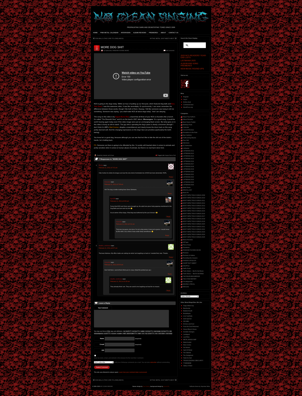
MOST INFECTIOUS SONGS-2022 (194, 229)
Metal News (187, 187)
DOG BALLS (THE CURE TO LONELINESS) (109, 38)
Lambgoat (186, 334)
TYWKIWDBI (187, 363)
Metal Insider (187, 342)
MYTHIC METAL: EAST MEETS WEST (162, 38)
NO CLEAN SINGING (106, 386)
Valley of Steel (187, 366)
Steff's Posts (187, 268)
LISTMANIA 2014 (188, 156)
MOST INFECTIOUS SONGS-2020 (194, 224)
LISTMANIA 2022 (188, 177)
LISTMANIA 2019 (188, 169)
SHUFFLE (186, 266)
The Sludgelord (188, 355)
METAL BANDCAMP (189, 339)
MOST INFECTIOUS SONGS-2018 (194, 219)
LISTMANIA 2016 (188, 161)
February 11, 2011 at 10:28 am (120, 281)
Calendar (186, 127)
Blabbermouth (187, 311)
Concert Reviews (188, 130)
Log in (185, 99)
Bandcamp (186, 308)
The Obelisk (187, 352)
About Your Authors (189, 117)
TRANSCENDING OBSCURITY (193, 360)
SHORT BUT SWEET (189, 263)
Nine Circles (187, 345)
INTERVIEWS (126, 33)
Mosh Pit (186, 192)
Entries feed (187, 102)
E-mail (102, 344)
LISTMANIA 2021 (188, 174)
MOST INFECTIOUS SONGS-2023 (194, 232)
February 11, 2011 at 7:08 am (114, 184)
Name (102, 338)
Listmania (186, 148)
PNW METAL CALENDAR (109, 33)
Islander (105, 155)
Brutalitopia (187, 313)
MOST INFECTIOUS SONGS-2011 (194, 200)
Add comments (170, 50)
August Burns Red (170, 155)
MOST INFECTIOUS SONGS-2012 (194, 203)
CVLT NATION (187, 316)
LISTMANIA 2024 (188, 182)
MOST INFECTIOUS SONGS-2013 (194, 206)
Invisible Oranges (188, 332)
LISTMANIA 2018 (188, 166)
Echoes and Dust (188, 324)
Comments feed (188, 105)
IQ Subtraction (108, 50)
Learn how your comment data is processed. (133, 372)
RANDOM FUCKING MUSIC (121, 50)
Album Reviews (188, 119)
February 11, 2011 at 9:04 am (114, 265)
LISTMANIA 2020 (188, 172)
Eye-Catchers (187, 135)
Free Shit (186, 140)
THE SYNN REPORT (189, 279)
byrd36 (112, 198)
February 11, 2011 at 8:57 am (108, 248)
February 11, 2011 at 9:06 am (119, 201)
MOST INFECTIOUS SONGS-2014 (194, 208)
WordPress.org (188, 107)
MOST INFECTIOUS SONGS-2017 (194, 216)
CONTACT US (173, 33)
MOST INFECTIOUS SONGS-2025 (194, 237)
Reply (171, 177)
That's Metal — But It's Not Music (193, 271)
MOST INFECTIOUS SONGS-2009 (194, 195)
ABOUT (163, 33)
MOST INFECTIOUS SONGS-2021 (194, 226)
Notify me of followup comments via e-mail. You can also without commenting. (142, 362)
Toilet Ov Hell (187, 358)
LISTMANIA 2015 (188, 158)
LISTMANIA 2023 (188, 179)
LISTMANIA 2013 (188, 153)
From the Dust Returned (191, 326)
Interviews (186, 143)
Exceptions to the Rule (190, 132)
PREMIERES (153, 33)
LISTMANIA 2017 (188, 164)
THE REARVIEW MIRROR (191, 276)
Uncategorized (187, 281)
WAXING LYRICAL (189, 284)
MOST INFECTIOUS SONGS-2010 (194, 198)
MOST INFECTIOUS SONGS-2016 (194, 213)
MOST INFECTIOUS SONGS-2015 (194, 211)
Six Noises (186, 347)
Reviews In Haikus (189, 255)
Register (186, 97)
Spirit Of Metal (187, 350)
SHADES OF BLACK (189, 260)
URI (103, 350)
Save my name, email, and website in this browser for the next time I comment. (119, 358)
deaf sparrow (187, 319)
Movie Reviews (188, 240)
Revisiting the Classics (190, 258)
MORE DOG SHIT (112, 47)
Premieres (186, 247)
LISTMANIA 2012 (188, 151)
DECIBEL (186, 321)
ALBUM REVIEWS (139, 33)
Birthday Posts (187, 125)
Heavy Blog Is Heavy (190, 329)
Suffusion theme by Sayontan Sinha (199, 386)
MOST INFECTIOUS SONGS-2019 (194, 221)
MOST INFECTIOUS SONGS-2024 (194, 234)
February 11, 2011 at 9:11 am (125, 224)
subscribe (153, 362)
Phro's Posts (187, 245)
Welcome (186, 287)
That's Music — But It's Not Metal (193, 273)
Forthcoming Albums (189, 138)
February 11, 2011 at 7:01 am (108, 168)
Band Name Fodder (189, 122)
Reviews (186, 253)
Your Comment (103, 308)
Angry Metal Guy (188, 306)
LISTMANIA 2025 (188, 185)
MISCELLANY (187, 190)
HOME (95, 33)
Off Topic (186, 242)
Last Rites (186, 337)
